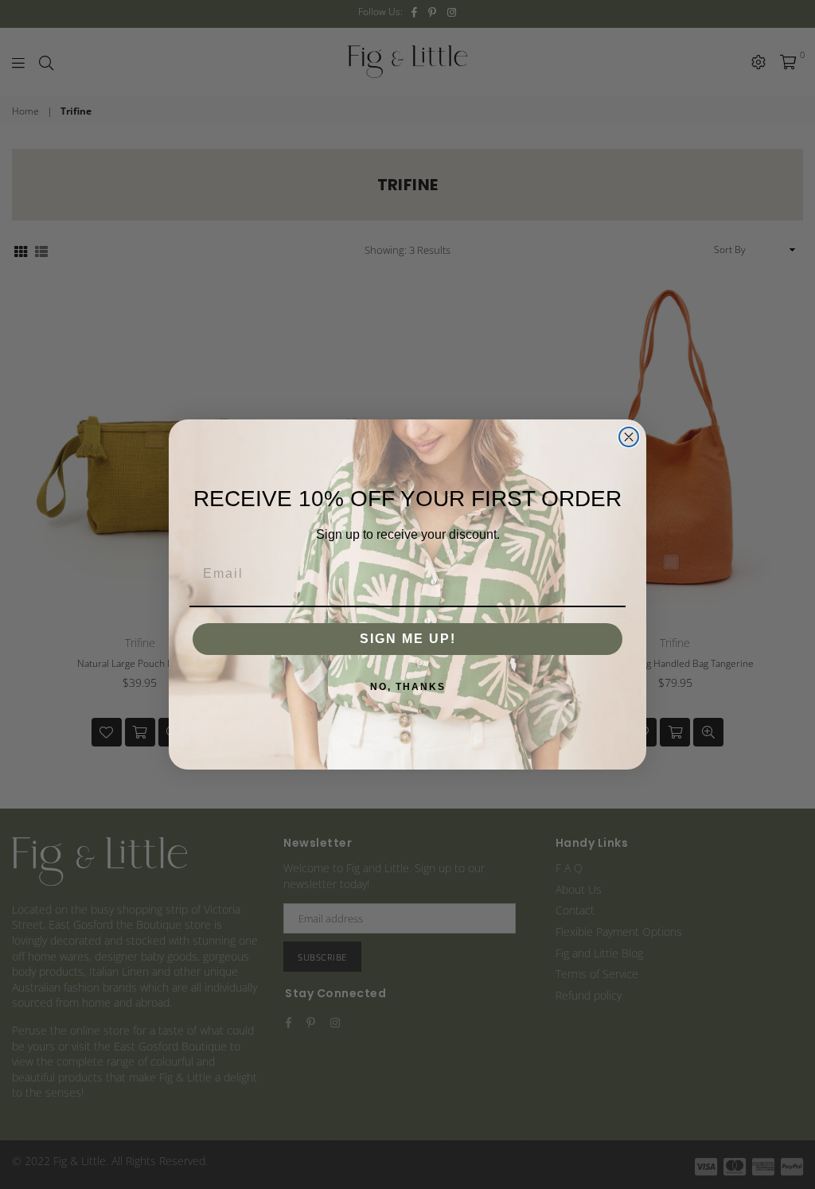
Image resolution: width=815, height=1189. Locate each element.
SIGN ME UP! (408, 638)
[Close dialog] (628, 436)
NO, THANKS (408, 686)
